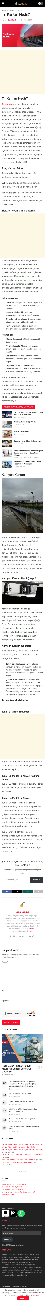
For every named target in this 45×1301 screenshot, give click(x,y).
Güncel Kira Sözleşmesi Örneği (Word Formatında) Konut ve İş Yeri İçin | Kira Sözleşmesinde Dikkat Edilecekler (22, 1084)
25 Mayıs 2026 (19, 424)
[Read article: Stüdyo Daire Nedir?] (7, 434)
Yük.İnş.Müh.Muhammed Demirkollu (21, 1147)
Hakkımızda (6, 1287)
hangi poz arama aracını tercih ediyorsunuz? (18, 1192)
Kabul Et (23, 1298)
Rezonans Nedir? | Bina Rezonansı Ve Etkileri (18, 1160)
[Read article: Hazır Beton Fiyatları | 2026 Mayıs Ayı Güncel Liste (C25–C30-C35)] (22, 1048)
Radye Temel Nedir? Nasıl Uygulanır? (22, 1119)
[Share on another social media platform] (38, 891)
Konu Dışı (19, 10)
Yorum (5, 962)
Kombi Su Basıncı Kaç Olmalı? (25, 422)
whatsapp (32, 928)
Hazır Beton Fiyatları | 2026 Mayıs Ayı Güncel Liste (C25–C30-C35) (17, 1069)
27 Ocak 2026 (19, 443)
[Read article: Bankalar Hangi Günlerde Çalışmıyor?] (7, 443)
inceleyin (36, 1295)
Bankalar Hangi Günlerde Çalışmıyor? (28, 441)
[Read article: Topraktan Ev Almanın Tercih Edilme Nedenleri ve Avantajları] (7, 464)
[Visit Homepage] (21, 3)
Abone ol (36, 879)
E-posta (5, 1001)
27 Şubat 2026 (19, 434)
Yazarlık (24, 1287)
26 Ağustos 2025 (20, 466)
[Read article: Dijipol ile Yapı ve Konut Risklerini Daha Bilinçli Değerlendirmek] (7, 414)
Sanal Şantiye (12, 20)
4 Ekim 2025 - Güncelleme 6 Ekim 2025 (27, 457)
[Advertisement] (22, 72)
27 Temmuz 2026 (20, 417)
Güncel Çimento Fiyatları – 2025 (20, 1094)
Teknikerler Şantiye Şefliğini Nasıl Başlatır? (17, 1162)
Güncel (12, 10)
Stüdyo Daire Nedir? (21, 431)
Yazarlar (16, 1287)
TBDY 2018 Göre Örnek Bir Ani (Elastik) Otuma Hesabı (22, 1154)
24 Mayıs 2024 (26, 20)
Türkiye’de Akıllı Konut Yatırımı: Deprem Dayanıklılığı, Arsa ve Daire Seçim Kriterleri (28, 453)
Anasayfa (5, 10)
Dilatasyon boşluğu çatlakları (12, 1189)
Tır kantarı (7, 104)
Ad (4, 990)
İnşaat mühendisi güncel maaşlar (14, 1184)
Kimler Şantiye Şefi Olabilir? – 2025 (21, 1101)
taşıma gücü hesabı (9, 1194)
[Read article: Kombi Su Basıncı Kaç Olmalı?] (7, 424)
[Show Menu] (3, 3)
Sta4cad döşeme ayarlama (12, 1187)
